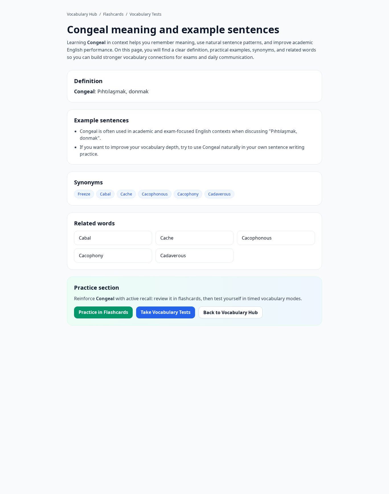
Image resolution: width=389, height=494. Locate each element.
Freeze (84, 194)
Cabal (105, 194)
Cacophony (187, 194)
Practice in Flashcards (103, 312)
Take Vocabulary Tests (166, 312)
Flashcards (113, 14)
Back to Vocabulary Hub (230, 312)
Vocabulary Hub (82, 14)
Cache (126, 194)
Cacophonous (155, 194)
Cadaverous (219, 194)
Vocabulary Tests (145, 14)
